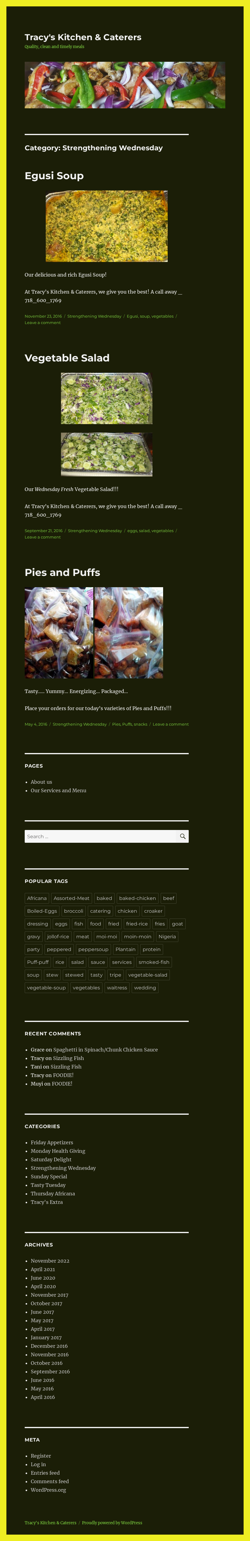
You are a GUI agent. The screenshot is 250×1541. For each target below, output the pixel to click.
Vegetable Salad (67, 358)
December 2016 (49, 1346)
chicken (127, 911)
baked (104, 898)
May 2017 (42, 1320)
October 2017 (46, 1303)
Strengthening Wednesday (94, 316)
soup (145, 316)
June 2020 (43, 1278)
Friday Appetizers (52, 1142)
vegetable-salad (147, 975)
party (33, 949)
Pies (116, 724)
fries (160, 924)
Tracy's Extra (47, 1202)
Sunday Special (49, 1176)
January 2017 (46, 1337)
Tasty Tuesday (48, 1185)
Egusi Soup (54, 175)
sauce (98, 962)
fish (78, 924)
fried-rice (137, 924)
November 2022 (50, 1261)
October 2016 (47, 1363)
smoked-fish (154, 962)
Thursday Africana (53, 1194)
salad (144, 530)
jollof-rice (58, 937)
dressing (37, 924)
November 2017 (49, 1295)
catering (100, 911)
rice (59, 962)
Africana (37, 898)
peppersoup (93, 949)
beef (168, 898)
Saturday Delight (51, 1159)
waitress (117, 988)
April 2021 (43, 1269)
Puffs (127, 724)
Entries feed (45, 1473)
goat (177, 924)
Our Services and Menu (58, 790)
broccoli (73, 911)
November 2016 (50, 1354)
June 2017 (42, 1312)
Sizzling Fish (68, 1058)
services (122, 962)
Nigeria (167, 937)
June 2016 (43, 1380)
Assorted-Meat (72, 898)
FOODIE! (63, 1075)
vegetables (162, 316)
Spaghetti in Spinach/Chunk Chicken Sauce (105, 1050)
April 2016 (43, 1397)
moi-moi (106, 937)
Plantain (126, 949)
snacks (140, 724)
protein (152, 949)
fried (113, 924)
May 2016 (42, 1389)
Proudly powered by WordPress (112, 1522)
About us (41, 782)
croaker (153, 911)
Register (41, 1456)
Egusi (132, 316)
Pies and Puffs (62, 572)
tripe (115, 975)
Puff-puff (37, 962)
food (95, 924)
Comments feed (50, 1481)
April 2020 (43, 1286)
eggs (132, 530)
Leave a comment (43, 322)
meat (82, 937)
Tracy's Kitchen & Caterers (83, 37)
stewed (74, 975)
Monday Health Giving (58, 1151)
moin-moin (138, 937)
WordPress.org (48, 1490)
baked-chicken (137, 898)
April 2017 (43, 1329)
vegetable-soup (46, 988)
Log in (38, 1464)
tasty (97, 975)
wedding (145, 988)
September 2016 (50, 1371)
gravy (33, 937)
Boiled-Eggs (42, 911)
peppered (59, 949)
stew (52, 975)
